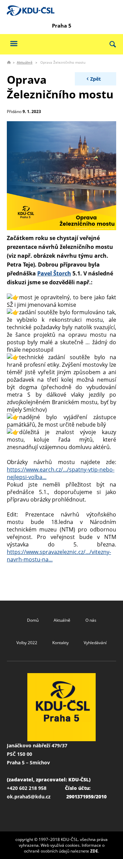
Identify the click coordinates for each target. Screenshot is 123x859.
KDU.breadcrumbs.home (9, 62)
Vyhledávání (95, 643)
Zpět (95, 79)
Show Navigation (13, 43)
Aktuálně (24, 62)
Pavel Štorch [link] (54, 273)
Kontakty (60, 643)
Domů (33, 620)
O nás (90, 620)
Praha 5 (61, 25)
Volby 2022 (26, 643)
